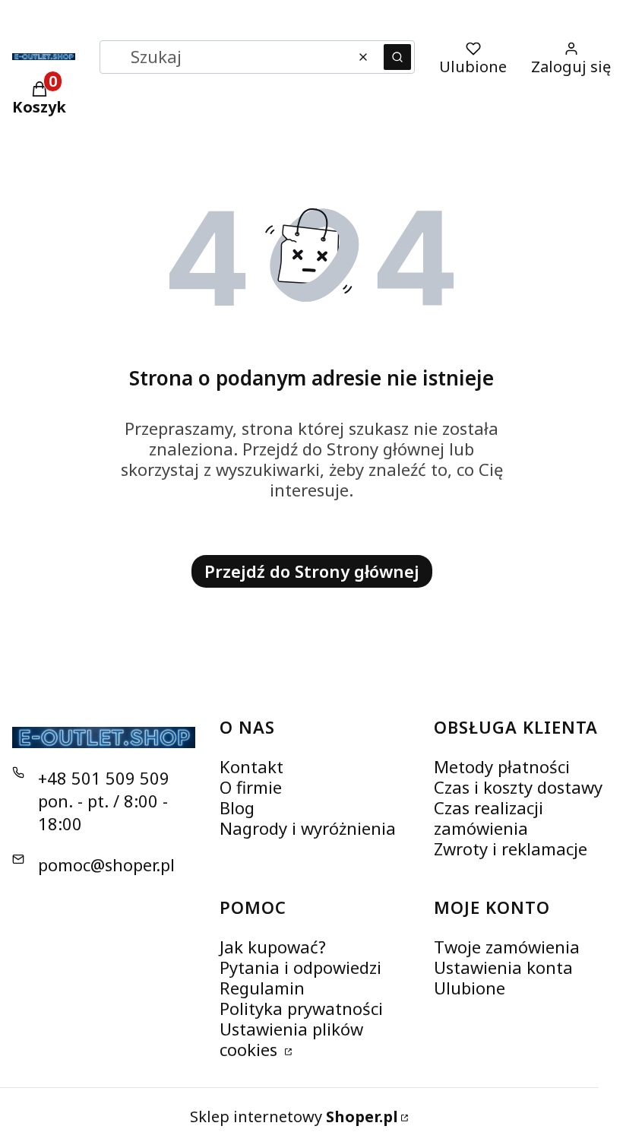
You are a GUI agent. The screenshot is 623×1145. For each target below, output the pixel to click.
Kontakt (251, 766)
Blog (237, 807)
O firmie (251, 786)
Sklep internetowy (294, 1116)
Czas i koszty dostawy (518, 786)
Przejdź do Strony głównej (311, 571)
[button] (397, 57)
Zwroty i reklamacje (510, 848)
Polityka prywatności (301, 1008)
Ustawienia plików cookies (291, 1039)
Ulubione (469, 987)
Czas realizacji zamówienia (488, 817)
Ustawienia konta (503, 967)
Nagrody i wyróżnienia (308, 828)
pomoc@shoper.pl (106, 864)
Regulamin (262, 987)
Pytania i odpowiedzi (300, 967)
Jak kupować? (273, 946)
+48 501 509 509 (103, 777)
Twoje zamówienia (507, 946)
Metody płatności (502, 766)
